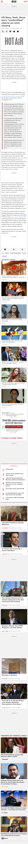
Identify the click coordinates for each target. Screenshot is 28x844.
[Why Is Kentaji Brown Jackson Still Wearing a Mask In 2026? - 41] (14, 745)
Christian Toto (5, 554)
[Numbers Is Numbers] (14, 666)
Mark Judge (4, 605)
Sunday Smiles (9, 469)
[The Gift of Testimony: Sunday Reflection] (14, 513)
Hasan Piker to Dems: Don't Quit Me (15, 488)
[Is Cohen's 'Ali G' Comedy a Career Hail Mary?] (14, 539)
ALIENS (7, 253)
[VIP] (25, 1)
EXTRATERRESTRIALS (16, 253)
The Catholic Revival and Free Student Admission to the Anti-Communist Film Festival (13, 600)
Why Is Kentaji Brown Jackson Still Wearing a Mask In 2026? (12, 755)
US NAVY (4, 256)
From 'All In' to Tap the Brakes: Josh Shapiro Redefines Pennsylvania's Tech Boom (13, 702)
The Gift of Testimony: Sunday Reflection (13, 523)
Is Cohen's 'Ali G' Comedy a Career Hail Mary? (12, 549)
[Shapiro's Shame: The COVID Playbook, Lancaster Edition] (14, 616)
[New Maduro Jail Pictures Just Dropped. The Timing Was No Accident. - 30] (14, 824)
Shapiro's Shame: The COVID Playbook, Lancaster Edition (12, 627)
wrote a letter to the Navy (17, 217)
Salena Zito (5, 707)
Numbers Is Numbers (9, 675)
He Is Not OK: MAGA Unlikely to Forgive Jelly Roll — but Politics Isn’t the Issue (14, 809)
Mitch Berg (4, 678)
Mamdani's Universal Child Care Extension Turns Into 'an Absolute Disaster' (14, 484)
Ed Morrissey (5, 528)
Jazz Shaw (5, 28)
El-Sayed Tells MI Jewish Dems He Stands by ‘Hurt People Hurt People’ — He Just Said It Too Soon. (13, 782)
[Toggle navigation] (2, 1)
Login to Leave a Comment (14, 426)
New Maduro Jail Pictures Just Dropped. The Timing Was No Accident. (14, 834)
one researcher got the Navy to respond (11, 96)
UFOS (24, 253)
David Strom (5, 631)
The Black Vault (20, 158)
